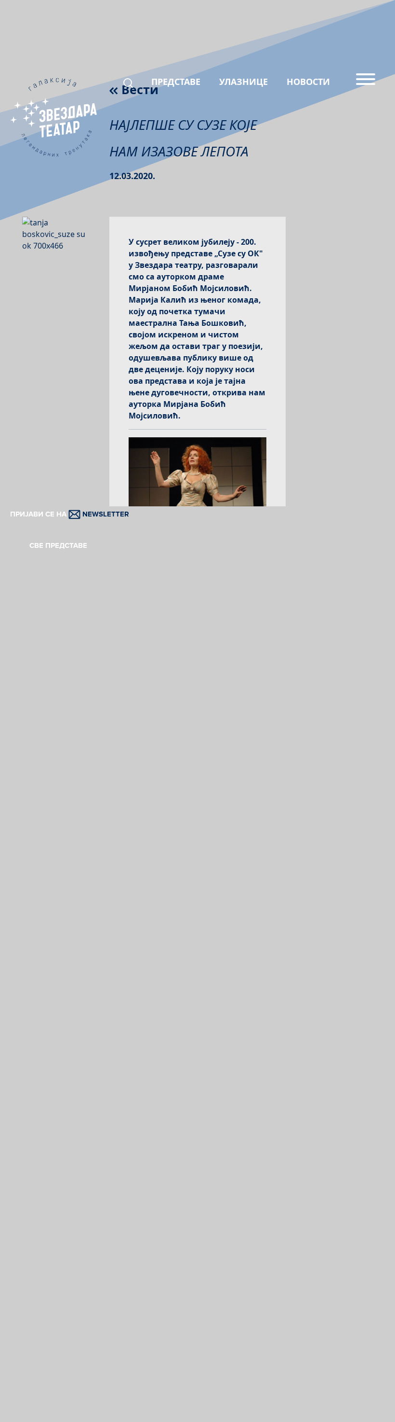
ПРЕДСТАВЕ (175, 81)
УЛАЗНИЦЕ (243, 81)
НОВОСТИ (308, 81)
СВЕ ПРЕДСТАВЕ (58, 545)
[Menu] (365, 83)
